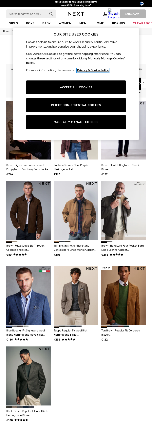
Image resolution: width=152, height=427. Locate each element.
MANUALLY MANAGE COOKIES (76, 122)
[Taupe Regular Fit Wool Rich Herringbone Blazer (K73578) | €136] (76, 295)
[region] (76, 84)
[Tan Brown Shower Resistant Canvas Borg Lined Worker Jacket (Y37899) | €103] (76, 210)
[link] (105, 13)
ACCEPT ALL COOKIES (76, 87)
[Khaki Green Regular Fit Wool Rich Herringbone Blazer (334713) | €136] (28, 375)
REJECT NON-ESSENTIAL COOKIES (76, 105)
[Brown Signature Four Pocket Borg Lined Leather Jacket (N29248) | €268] (123, 210)
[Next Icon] (76, 14)
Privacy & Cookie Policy (93, 70)
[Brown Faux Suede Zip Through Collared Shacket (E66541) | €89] (28, 210)
